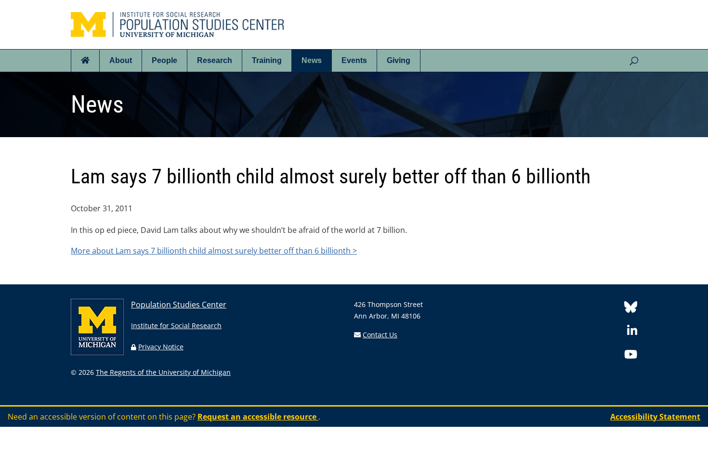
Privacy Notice (161, 346)
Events (354, 60)
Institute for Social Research (176, 325)
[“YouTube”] (630, 355)
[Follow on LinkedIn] (632, 332)
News (312, 60)
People (164, 60)
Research (214, 60)
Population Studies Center (178, 304)
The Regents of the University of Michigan (163, 372)
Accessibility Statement (655, 416)
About (120, 60)
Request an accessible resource (257, 416)
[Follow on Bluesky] (630, 308)
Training (267, 60)
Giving (398, 60)
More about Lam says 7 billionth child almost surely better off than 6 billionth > (214, 250)
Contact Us (380, 334)
